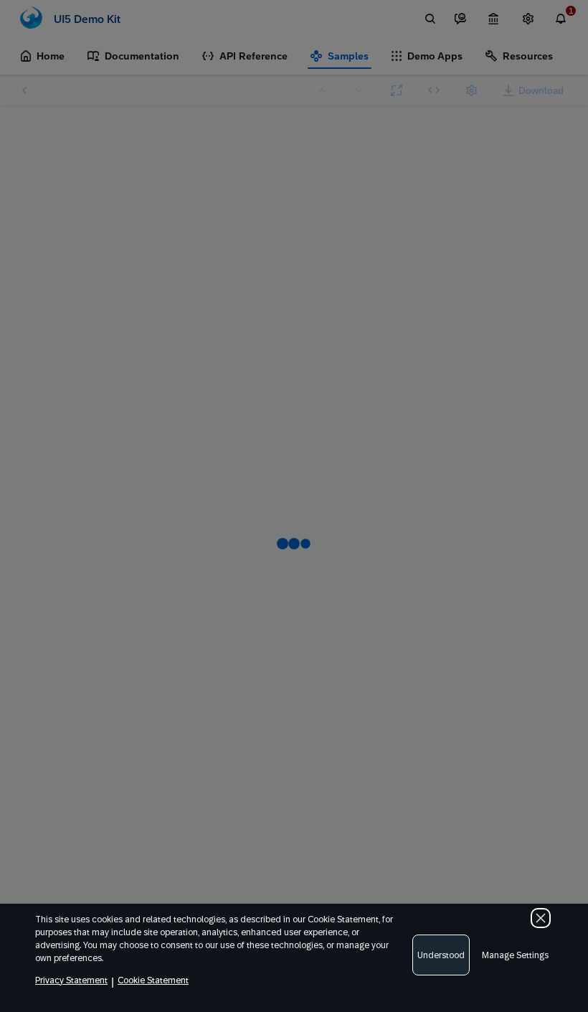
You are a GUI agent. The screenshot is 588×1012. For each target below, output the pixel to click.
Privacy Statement (71, 980)
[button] (540, 918)
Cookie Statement (153, 980)
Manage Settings (515, 955)
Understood (441, 955)
